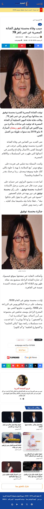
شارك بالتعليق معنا (22, 486)
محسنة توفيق (21, 340)
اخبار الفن (30, 340)
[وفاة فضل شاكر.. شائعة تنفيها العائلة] (32, 417)
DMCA (4, 499)
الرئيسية (38, 20)
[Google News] (31, 357)
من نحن (39, 499)
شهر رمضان (15, 127)
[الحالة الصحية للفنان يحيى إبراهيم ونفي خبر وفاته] (11, 437)
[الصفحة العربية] (22, 3)
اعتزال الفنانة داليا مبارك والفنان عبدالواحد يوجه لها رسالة (33, 475)
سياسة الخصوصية (20, 499)
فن (33, 20)
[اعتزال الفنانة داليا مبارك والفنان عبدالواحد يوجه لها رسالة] (32, 466)
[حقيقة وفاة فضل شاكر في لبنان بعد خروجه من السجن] (11, 417)
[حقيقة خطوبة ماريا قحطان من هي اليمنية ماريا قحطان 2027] (32, 442)
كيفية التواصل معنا (31, 499)
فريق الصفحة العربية (34, 37)
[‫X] (20, 399)
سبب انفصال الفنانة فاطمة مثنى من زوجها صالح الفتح (11, 475)
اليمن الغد (10, 499)
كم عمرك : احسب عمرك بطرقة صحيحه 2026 (26, 10)
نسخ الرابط (22, 350)
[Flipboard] (13, 357)
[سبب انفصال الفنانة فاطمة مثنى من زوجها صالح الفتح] (11, 466)
